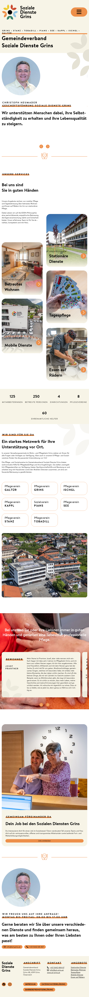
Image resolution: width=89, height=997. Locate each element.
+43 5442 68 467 (36, 947)
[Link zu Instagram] (10, 984)
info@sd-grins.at (13, 947)
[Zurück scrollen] (41, 147)
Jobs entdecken (44, 841)
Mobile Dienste (77, 975)
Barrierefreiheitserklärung (39, 990)
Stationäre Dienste (78, 968)
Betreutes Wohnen (78, 970)
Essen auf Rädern (78, 977)
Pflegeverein (12, 488)
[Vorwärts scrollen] (48, 147)
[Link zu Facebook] (4, 984)
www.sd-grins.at (53, 973)
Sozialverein (41, 504)
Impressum (30, 984)
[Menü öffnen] (79, 12)
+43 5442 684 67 (57, 968)
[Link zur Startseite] (19, 12)
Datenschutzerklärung (53, 984)
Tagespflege (75, 973)
